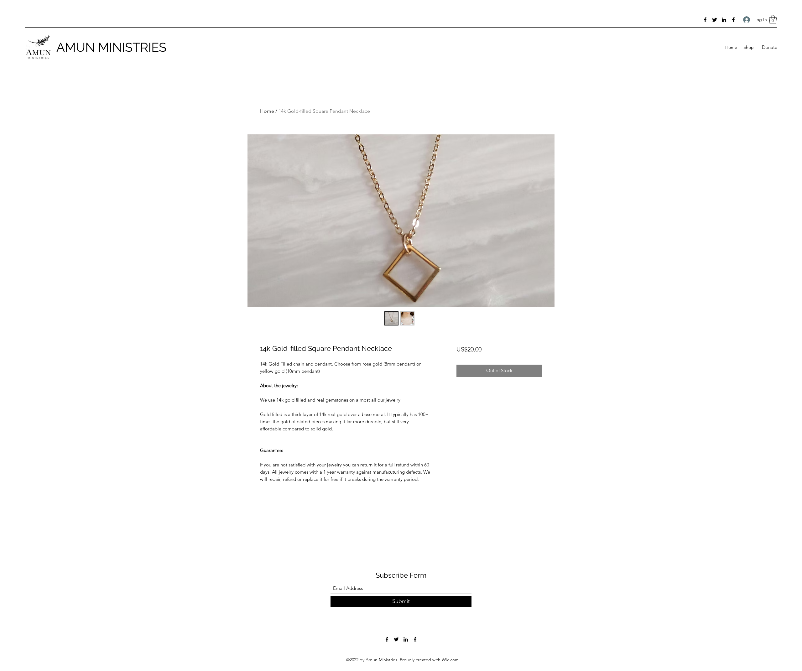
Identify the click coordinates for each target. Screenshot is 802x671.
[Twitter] (714, 20)
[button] (773, 19)
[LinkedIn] (724, 20)
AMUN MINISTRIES (111, 47)
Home (267, 111)
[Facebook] (705, 20)
